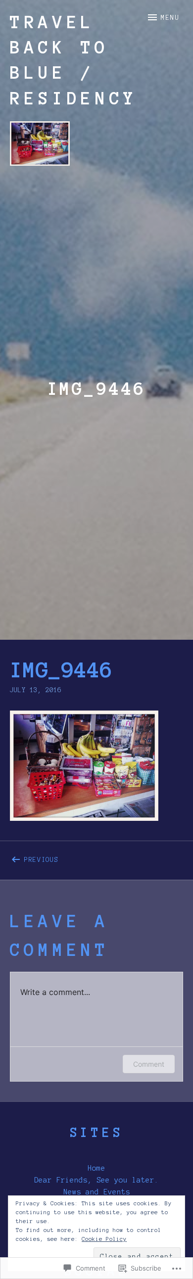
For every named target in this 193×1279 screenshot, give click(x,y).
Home (96, 1168)
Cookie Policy (104, 1239)
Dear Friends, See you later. (96, 1180)
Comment (148, 1064)
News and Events (96, 1192)
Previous (34, 858)
